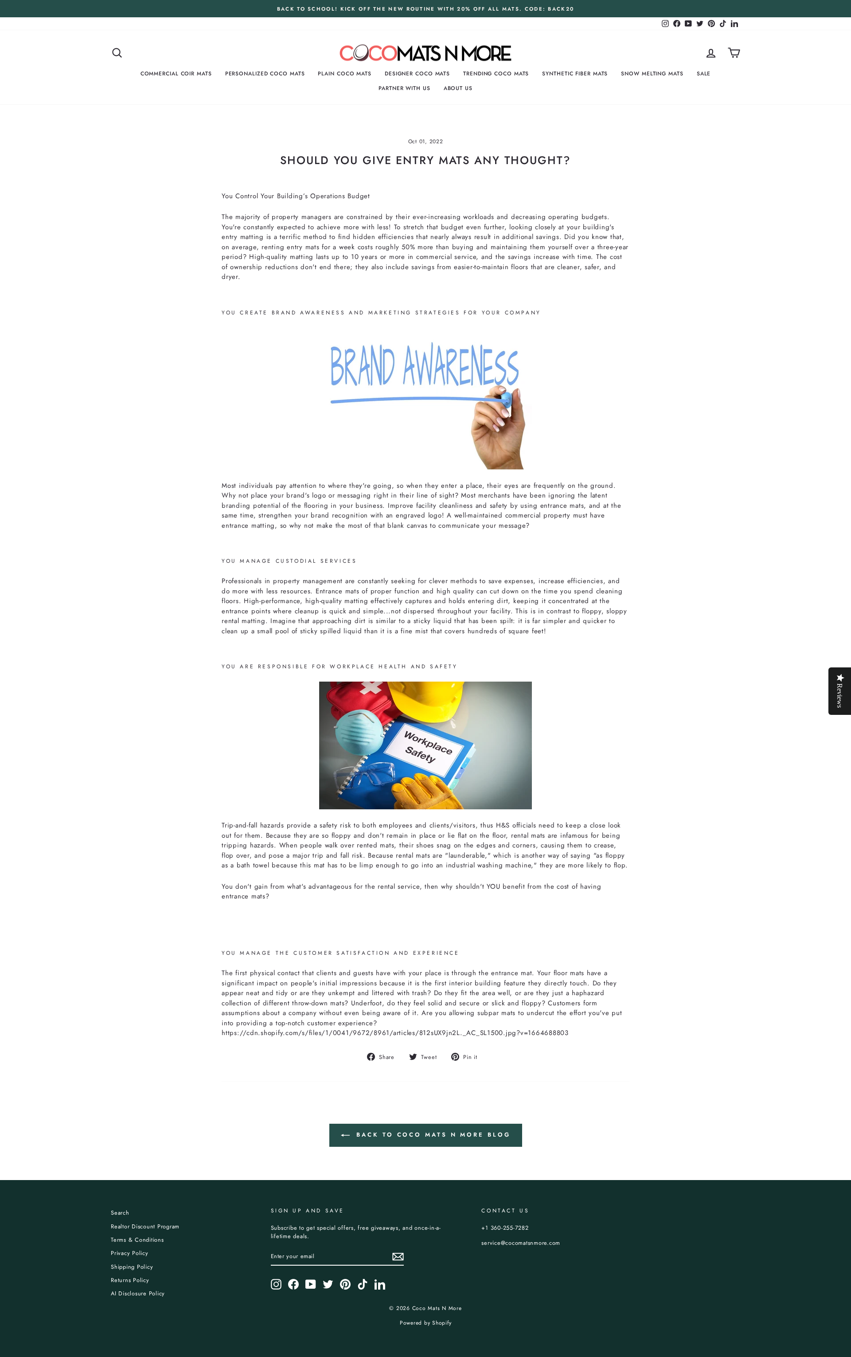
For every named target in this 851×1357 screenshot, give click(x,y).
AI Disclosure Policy (138, 1293)
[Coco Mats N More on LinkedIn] (380, 1284)
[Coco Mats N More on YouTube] (310, 1284)
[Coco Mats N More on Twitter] (328, 1284)
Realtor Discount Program (145, 1226)
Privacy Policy (129, 1253)
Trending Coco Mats (496, 74)
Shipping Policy (132, 1267)
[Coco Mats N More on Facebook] (293, 1284)
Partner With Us (404, 88)
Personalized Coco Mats (265, 74)
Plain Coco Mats (344, 74)
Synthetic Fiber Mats (575, 74)
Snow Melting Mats (652, 74)
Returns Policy (130, 1280)
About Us (458, 88)
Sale (704, 74)
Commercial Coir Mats (176, 74)
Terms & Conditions (137, 1239)
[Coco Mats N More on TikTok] (362, 1284)
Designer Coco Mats (417, 74)
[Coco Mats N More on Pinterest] (345, 1284)
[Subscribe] (398, 1256)
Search (120, 1212)
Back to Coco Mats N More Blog (432, 1134)
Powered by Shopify (426, 1323)
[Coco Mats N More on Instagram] (276, 1284)
